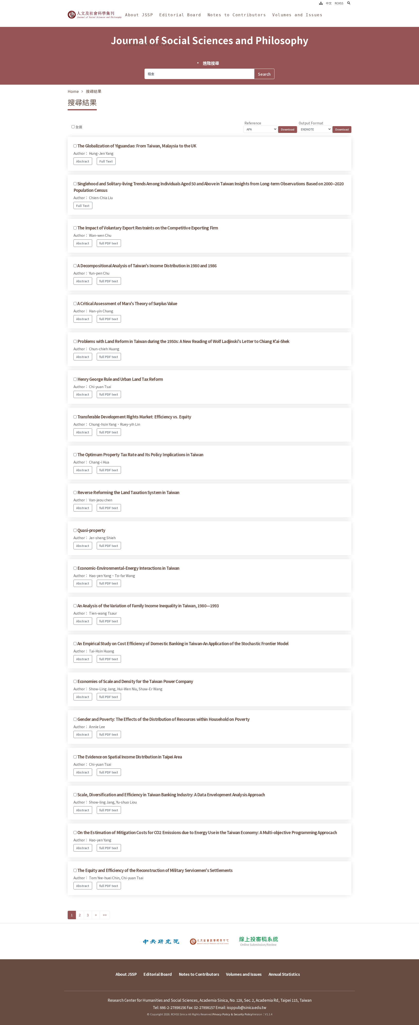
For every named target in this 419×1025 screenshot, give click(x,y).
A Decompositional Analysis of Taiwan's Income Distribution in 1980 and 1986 (147, 265)
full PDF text (108, 243)
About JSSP (139, 15)
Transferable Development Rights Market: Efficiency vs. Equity (134, 417)
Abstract (82, 161)
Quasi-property (91, 530)
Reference (252, 123)
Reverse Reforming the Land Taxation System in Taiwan (128, 492)
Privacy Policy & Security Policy (232, 1014)
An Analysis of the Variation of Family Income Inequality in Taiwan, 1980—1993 (148, 606)
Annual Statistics (149, 44)
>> (105, 914)
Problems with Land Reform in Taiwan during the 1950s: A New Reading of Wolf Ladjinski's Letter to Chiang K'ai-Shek (183, 341)
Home (73, 91)
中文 (329, 3)
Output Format (311, 123)
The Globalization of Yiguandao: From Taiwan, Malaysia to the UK (136, 146)
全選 (78, 126)
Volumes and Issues (297, 15)
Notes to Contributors (237, 15)
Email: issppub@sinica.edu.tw (241, 1007)
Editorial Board (180, 15)
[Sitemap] (321, 3)
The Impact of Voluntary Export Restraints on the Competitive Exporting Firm (147, 228)
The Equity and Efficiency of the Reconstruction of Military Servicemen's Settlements (155, 870)
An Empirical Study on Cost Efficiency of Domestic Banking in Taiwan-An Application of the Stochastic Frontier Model (182, 643)
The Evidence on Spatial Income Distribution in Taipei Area (129, 757)
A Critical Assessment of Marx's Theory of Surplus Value (127, 303)
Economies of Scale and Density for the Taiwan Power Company (135, 681)
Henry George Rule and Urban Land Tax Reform (120, 379)
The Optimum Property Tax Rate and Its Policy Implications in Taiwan (140, 454)
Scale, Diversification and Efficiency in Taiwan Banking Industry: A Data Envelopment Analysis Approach (171, 794)
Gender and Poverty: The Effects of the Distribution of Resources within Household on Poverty (163, 719)
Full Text (106, 161)
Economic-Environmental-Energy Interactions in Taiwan (128, 568)
